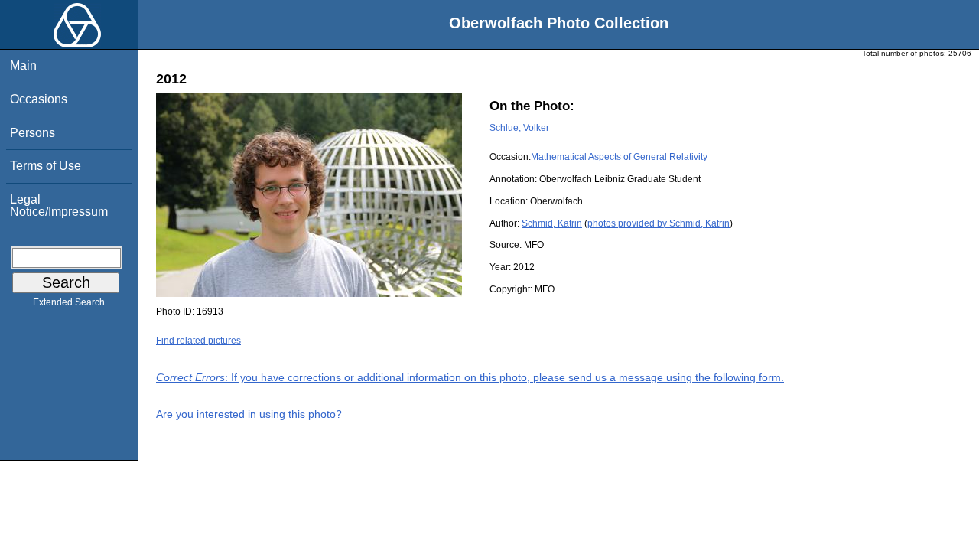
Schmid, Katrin (552, 223)
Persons (32, 132)
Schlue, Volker (519, 127)
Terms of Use (45, 165)
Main (23, 65)
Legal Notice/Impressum (59, 205)
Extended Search (69, 302)
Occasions (38, 99)
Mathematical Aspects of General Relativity (619, 157)
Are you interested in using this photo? (249, 414)
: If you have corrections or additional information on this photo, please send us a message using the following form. (470, 377)
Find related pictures (198, 340)
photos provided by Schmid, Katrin (658, 223)
